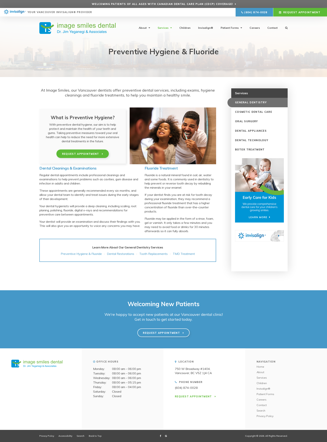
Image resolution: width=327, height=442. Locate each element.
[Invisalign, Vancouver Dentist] (15, 12)
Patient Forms (230, 28)
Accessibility (65, 435)
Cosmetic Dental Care (253, 111)
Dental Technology (251, 140)
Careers (255, 28)
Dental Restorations (121, 254)
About (143, 28)
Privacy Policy (265, 416)
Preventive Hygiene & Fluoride (81, 254)
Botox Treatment (250, 149)
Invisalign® (205, 28)
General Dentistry (251, 102)
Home (260, 366)
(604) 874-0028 (255, 12)
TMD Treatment (184, 254)
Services (163, 28)
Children (185, 28)
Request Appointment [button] (301, 12)
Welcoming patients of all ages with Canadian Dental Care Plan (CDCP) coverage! (162, 3)
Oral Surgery (246, 121)
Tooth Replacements (153, 254)
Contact (272, 28)
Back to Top (95, 435)
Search (261, 410)
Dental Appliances (251, 130)
